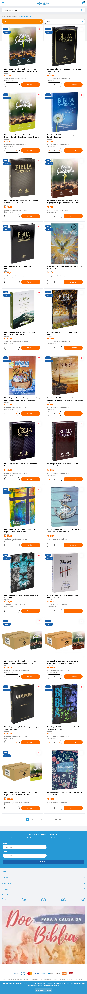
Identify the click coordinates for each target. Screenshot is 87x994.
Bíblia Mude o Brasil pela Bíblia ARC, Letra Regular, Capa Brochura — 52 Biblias (62, 662)
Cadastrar (43, 862)
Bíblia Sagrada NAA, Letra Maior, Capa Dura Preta (20, 465)
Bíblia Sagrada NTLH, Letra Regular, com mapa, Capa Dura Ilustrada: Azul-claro (64, 530)
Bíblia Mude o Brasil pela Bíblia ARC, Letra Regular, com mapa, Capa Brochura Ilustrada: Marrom (64, 202)
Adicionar (30, 85)
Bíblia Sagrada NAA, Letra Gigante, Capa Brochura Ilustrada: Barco (19, 333)
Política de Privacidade (51, 986)
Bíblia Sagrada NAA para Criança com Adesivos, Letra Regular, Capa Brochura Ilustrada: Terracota (22, 399)
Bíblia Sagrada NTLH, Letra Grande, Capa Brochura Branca (62, 596)
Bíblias (15, 16)
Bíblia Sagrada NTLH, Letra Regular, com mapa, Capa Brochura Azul (64, 136)
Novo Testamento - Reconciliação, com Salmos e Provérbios (64, 267)
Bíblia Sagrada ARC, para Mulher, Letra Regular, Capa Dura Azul (64, 794)
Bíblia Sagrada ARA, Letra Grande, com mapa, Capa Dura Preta (21, 728)
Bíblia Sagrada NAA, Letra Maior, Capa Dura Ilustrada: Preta (63, 465)
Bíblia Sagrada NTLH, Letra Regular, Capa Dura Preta (21, 267)
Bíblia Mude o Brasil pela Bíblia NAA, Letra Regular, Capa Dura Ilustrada (20, 530)
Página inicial (7, 16)
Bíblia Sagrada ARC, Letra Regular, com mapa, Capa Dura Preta (64, 70)
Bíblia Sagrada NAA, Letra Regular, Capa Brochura (62, 333)
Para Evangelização (25, 16)
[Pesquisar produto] (82, 10)
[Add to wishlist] (39, 29)
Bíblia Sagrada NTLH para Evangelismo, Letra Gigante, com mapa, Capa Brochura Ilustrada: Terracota (64, 399)
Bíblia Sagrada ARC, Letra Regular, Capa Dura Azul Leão (21, 596)
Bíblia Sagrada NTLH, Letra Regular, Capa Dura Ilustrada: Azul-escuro (64, 728)
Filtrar (6, 21)
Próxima (57, 819)
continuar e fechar (43, 990)
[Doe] (43, 935)
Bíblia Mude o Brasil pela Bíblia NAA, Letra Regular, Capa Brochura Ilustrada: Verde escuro (22, 70)
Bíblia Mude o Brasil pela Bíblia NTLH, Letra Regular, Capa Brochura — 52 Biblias (20, 794)
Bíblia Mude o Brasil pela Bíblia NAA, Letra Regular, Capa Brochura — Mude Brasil (20, 662)
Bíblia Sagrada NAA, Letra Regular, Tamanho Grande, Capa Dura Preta (21, 202)
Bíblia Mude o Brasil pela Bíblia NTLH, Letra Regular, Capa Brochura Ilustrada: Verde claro (21, 136)
